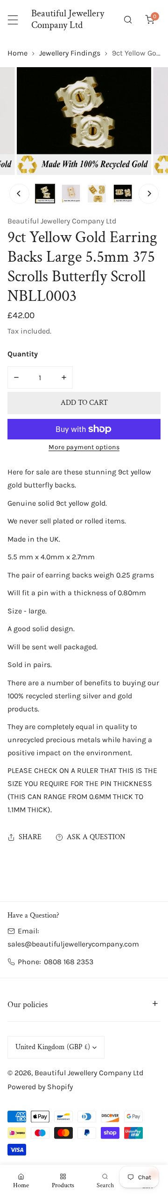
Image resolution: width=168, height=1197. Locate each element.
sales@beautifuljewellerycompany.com (73, 944)
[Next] (148, 193)
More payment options (84, 447)
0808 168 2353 (68, 961)
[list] (84, 120)
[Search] (128, 20)
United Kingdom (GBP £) (52, 1047)
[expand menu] (13, 20)
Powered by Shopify (40, 1086)
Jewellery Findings (69, 53)
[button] (150, 20)
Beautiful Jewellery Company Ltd (61, 220)
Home (17, 53)
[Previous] (19, 193)
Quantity (22, 353)
